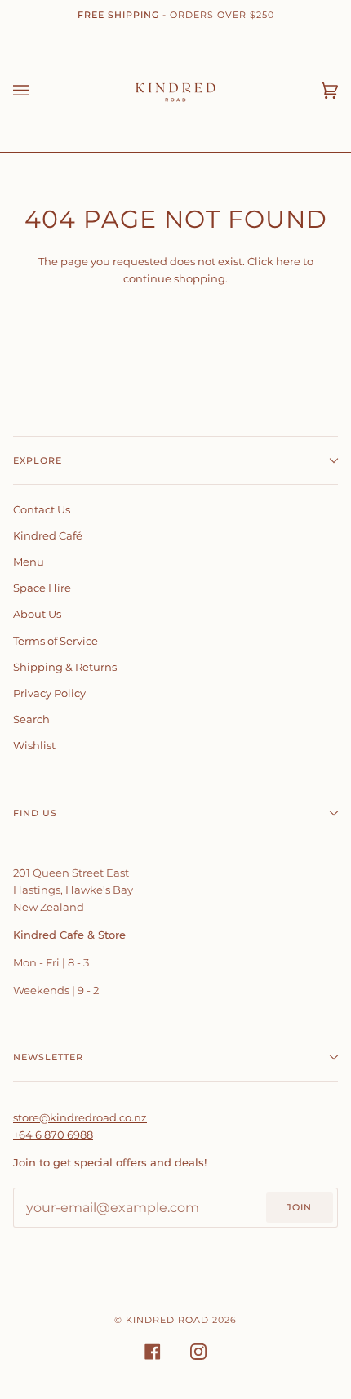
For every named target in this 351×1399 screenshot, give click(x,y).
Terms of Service (55, 640)
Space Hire (42, 587)
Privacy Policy (49, 693)
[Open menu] (37, 90)
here (288, 261)
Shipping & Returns (65, 666)
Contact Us (41, 509)
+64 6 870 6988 (53, 1134)
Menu (28, 561)
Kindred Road (167, 1320)
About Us (37, 613)
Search (31, 719)
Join (299, 1207)
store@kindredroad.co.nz (80, 1117)
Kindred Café (47, 535)
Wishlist (34, 745)
